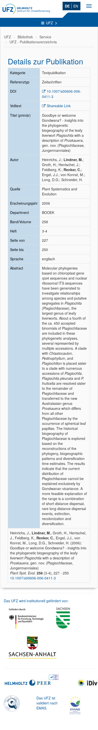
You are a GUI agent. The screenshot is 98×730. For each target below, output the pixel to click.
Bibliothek (25, 36)
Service (45, 36)
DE (67, 6)
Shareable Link (59, 105)
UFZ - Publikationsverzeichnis (33, 41)
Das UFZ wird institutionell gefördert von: (36, 600)
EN (75, 6)
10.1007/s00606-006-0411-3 (33, 577)
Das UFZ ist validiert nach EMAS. (47, 702)
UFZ (50, 22)
